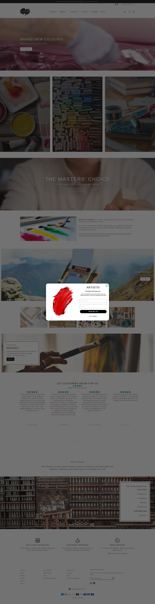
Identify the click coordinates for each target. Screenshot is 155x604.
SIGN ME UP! (93, 311)
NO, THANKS (93, 316)
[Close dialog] (107, 285)
